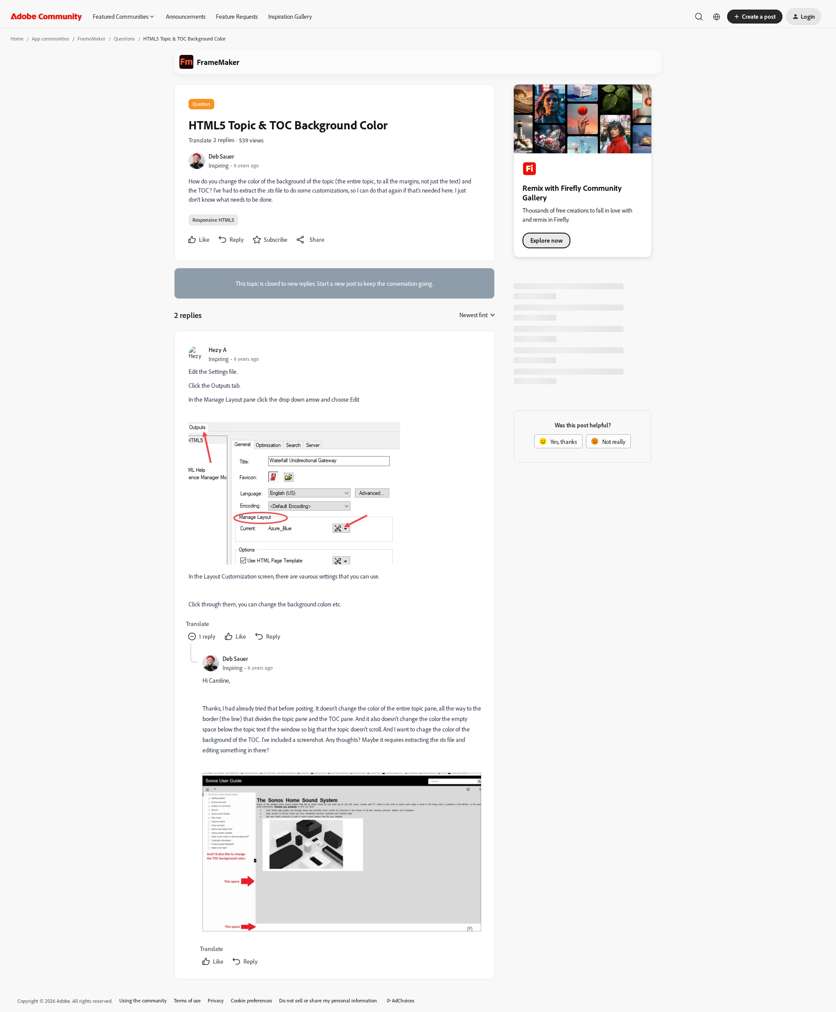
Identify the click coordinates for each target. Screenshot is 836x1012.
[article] (334, 494)
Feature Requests (237, 16)
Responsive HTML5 (213, 220)
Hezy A (217, 349)
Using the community (143, 1000)
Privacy (216, 1000)
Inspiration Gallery (290, 16)
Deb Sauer (221, 156)
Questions (124, 38)
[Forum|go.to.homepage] (46, 17)
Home (17, 38)
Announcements (186, 16)
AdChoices (403, 1000)
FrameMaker (91, 38)
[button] (754, 17)
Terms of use (187, 1000)
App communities (50, 38)
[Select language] (717, 17)
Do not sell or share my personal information (328, 1000)
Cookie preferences (251, 1000)
